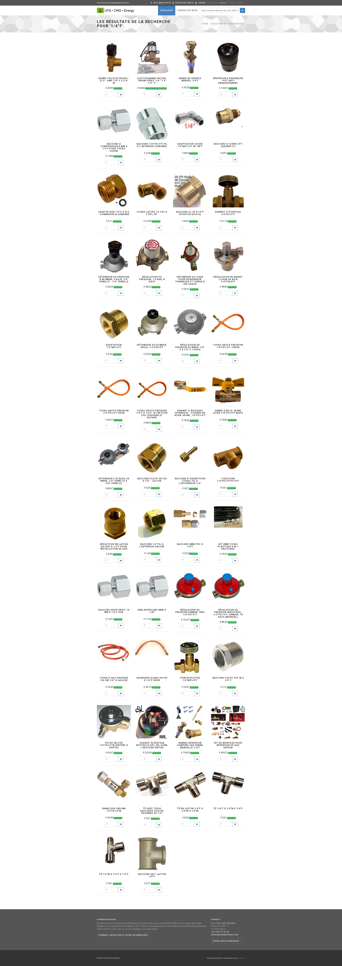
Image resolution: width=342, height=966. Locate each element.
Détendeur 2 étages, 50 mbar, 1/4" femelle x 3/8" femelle (113, 481)
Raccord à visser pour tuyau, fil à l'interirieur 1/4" (190, 481)
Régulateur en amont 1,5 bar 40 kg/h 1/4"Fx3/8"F (228, 279)
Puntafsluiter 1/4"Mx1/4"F (190, 679)
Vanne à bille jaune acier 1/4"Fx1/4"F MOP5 (228, 411)
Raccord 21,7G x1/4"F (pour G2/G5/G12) (190, 213)
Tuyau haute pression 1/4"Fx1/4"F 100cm (228, 346)
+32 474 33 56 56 (103, 3)
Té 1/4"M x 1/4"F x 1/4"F (114, 874)
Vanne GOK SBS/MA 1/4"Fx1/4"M (114, 809)
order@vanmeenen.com (120, 3)
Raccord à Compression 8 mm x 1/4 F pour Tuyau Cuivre (113, 147)
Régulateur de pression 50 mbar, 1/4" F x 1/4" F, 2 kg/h (190, 347)
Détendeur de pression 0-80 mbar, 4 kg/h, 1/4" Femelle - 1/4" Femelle (113, 279)
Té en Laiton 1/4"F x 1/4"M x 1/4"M (190, 809)
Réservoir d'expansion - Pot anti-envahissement (228, 80)
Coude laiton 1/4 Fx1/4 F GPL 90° (152, 213)
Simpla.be (241, 958)
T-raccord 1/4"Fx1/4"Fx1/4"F (228, 479)
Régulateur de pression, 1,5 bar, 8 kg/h (152, 279)
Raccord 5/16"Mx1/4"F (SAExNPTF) (228, 145)
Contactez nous (187, 10)
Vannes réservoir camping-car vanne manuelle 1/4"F (190, 745)
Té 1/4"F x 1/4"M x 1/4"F (228, 808)
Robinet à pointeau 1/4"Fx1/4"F (228, 213)
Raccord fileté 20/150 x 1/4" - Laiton (152, 479)
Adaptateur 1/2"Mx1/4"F (114, 346)
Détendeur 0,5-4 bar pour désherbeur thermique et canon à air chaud (190, 280)
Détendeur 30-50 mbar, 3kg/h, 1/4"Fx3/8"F (152, 346)
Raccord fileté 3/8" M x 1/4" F (228, 679)
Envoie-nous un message (226, 941)
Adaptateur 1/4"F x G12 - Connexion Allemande (113, 213)
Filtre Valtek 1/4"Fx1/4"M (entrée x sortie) (114, 745)
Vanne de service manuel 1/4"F (190, 79)
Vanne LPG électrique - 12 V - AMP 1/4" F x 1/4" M (113, 80)
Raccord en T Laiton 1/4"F (152, 875)
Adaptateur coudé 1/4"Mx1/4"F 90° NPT (190, 145)
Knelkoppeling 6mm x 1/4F (152, 611)
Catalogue (166, 10)
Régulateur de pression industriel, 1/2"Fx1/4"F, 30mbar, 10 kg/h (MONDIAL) (228, 613)
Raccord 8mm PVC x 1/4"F (190, 545)
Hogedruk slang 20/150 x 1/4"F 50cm (152, 679)
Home (205, 24)
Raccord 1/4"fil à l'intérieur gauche (152, 545)
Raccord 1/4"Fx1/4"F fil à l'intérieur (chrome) (152, 145)
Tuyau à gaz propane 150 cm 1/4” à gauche (114, 679)
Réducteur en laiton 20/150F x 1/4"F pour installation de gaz (114, 546)
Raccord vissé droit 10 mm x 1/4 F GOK (113, 611)
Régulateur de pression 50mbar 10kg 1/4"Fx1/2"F (190, 612)
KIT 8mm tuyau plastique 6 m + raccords (228, 546)
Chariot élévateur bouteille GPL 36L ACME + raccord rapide (152, 745)
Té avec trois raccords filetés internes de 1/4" (152, 810)
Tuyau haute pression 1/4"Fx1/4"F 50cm (114, 411)
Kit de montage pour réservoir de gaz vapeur (228, 745)
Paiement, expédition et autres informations (123, 935)
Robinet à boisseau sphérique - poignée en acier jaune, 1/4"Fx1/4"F (190, 413)
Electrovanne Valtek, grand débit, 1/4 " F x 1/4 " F (152, 80)
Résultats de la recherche (227, 24)
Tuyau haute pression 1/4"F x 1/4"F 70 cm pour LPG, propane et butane (152, 414)
